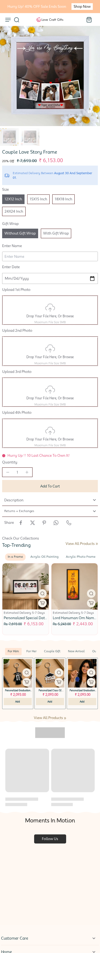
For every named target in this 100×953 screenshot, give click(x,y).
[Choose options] (42, 603)
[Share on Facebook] (21, 523)
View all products (80, 544)
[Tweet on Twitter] (32, 523)
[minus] (7, 472)
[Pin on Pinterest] (44, 523)
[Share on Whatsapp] (56, 523)
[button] (50, 486)
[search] (16, 19)
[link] (97, 544)
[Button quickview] (42, 593)
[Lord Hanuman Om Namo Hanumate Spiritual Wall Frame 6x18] (74, 586)
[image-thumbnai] (9, 137)
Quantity (9, 462)
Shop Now (82, 7)
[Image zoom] (50, 76)
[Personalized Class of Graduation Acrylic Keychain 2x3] (50, 673)
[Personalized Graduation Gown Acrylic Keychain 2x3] (17, 673)
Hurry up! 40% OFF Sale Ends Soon (36, 7)
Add (17, 701)
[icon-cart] (89, 19)
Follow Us (50, 839)
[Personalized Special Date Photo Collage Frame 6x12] (25, 586)
